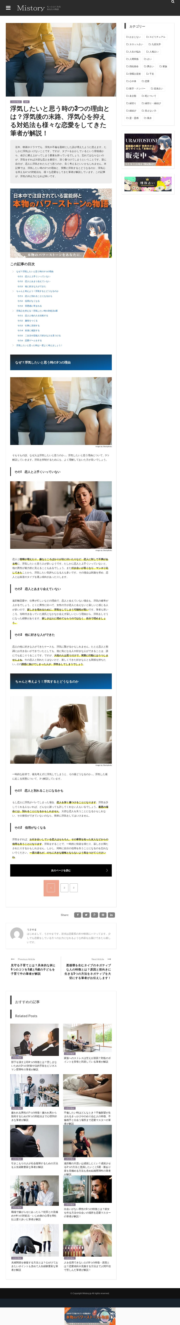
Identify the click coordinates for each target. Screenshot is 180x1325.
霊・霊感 (134, 118)
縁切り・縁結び (153, 103)
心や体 (132, 81)
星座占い (158, 88)
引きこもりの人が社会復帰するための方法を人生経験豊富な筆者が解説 (34, 1165)
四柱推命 (134, 66)
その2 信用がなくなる (28, 301)
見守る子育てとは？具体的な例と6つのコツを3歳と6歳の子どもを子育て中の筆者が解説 (33, 969)
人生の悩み (16, 102)
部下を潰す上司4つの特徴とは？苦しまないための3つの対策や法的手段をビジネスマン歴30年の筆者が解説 (34, 1065)
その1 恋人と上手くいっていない (33, 276)
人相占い (154, 51)
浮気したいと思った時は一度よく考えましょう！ (39, 345)
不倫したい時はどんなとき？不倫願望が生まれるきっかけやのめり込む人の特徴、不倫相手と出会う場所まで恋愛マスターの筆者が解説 (87, 1118)
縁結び (132, 110)
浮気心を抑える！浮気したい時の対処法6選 (37, 310)
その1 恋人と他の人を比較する (32, 315)
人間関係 (134, 59)
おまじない (135, 37)
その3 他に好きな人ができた (31, 286)
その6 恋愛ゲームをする (29, 340)
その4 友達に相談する (28, 330)
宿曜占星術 (135, 73)
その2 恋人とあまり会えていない (33, 281)
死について (150, 96)
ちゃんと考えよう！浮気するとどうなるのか (37, 291)
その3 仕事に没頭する (28, 325)
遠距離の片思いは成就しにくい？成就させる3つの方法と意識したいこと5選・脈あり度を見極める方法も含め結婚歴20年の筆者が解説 (87, 1168)
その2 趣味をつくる (27, 320)
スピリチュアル (157, 37)
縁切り (132, 103)
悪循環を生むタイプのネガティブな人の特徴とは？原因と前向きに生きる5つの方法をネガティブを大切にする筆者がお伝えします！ (88, 971)
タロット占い (136, 44)
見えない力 (150, 110)
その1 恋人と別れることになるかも (34, 296)
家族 (165, 66)
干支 (151, 73)
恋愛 (26, 102)
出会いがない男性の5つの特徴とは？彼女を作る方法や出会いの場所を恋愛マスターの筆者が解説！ (87, 1212)
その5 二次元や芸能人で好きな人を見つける (39, 335)
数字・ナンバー (137, 88)
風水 (149, 118)
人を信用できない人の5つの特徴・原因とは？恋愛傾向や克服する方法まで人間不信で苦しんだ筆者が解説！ (87, 1265)
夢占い (150, 66)
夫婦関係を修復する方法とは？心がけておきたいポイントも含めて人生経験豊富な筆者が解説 (34, 1265)
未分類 (132, 96)
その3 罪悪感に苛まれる (29, 306)
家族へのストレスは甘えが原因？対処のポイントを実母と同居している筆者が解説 (87, 1059)
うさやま (32, 929)
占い (149, 59)
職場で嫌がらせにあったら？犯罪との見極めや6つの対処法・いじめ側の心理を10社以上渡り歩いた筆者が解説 (34, 1215)
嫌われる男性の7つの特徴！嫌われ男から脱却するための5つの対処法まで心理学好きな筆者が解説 (34, 1116)
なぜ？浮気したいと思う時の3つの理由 (34, 271)
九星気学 (156, 44)
